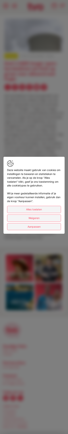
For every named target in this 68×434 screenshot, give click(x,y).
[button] (34, 36)
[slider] (34, 40)
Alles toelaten (34, 209)
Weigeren (34, 218)
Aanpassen (34, 226)
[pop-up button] (52, 46)
